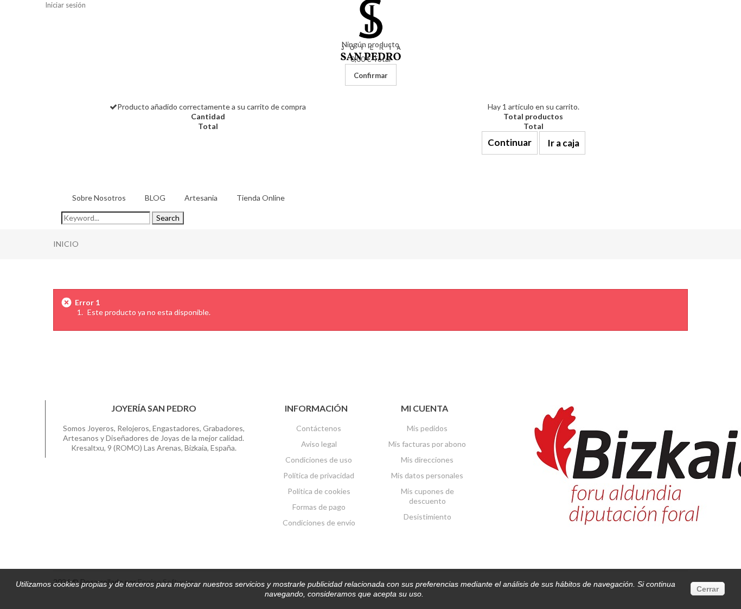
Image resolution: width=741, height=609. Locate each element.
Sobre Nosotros (99, 197)
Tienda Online (261, 197)
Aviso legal (319, 443)
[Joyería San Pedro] (370, 29)
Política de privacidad (318, 475)
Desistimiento (427, 516)
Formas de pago (319, 506)
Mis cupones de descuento (427, 495)
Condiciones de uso (318, 459)
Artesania (201, 197)
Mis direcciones (427, 459)
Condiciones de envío (319, 522)
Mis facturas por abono (427, 443)
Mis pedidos (427, 428)
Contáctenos (318, 428)
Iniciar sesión (65, 5)
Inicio (66, 243)
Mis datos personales (427, 475)
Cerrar (708, 589)
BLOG (155, 197)
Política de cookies (319, 491)
